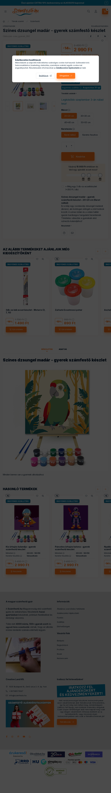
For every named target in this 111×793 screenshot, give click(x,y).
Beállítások (43, 76)
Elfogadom (64, 76)
